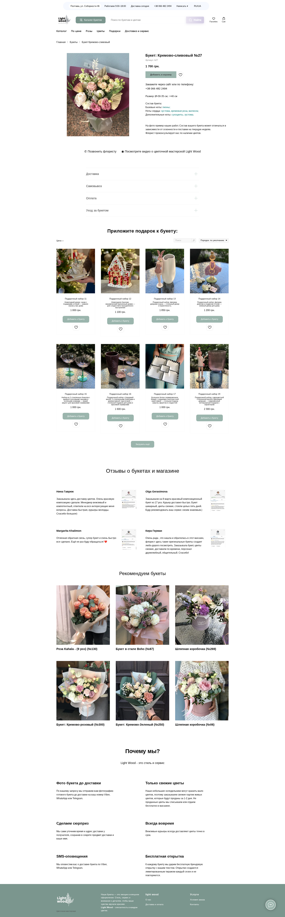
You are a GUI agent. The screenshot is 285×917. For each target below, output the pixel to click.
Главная (61, 42)
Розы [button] (89, 31)
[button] (214, 20)
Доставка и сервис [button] (137, 31)
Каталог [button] (61, 31)
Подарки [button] (114, 31)
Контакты (194, 904)
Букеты (74, 42)
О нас (148, 899)
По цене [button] (76, 31)
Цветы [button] (101, 31)
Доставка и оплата (154, 904)
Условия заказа (197, 899)
